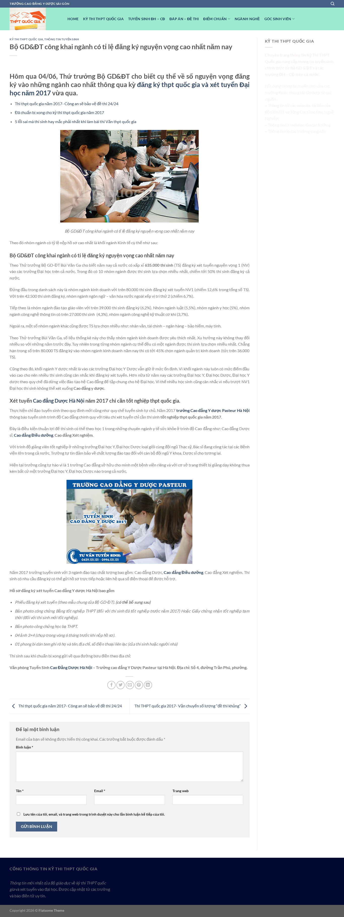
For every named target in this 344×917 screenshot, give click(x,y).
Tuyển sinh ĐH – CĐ (146, 19)
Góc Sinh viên (277, 19)
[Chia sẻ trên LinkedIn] (148, 685)
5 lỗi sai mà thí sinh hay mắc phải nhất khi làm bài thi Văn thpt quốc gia (75, 121)
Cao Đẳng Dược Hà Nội (71, 667)
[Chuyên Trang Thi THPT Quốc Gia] (35, 19)
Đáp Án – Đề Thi (184, 19)
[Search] (332, 3)
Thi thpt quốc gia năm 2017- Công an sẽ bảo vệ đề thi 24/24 (66, 103)
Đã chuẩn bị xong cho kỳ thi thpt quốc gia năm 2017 (59, 112)
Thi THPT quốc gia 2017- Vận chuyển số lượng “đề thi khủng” (188, 705)
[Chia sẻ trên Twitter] (120, 685)
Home (73, 19)
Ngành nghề (247, 19)
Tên (20, 791)
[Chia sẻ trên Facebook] (111, 685)
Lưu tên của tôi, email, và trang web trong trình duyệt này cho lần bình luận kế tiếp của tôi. (94, 814)
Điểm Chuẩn (215, 19)
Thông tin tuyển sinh (61, 39)
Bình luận (24, 747)
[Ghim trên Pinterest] (139, 685)
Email (99, 791)
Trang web (181, 791)
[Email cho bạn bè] (130, 685)
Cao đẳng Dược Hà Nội (58, 401)
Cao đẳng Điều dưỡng (33, 435)
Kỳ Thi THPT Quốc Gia (103, 19)
